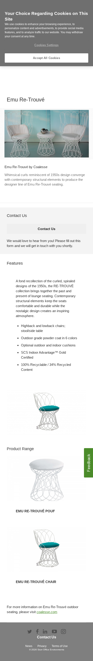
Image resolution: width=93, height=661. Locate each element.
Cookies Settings (46, 45)
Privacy (41, 646)
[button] (88, 463)
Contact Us (46, 637)
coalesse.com (47, 612)
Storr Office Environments (50, 649)
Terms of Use (60, 646)
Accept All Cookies (46, 58)
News (28, 646)
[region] (46, 33)
